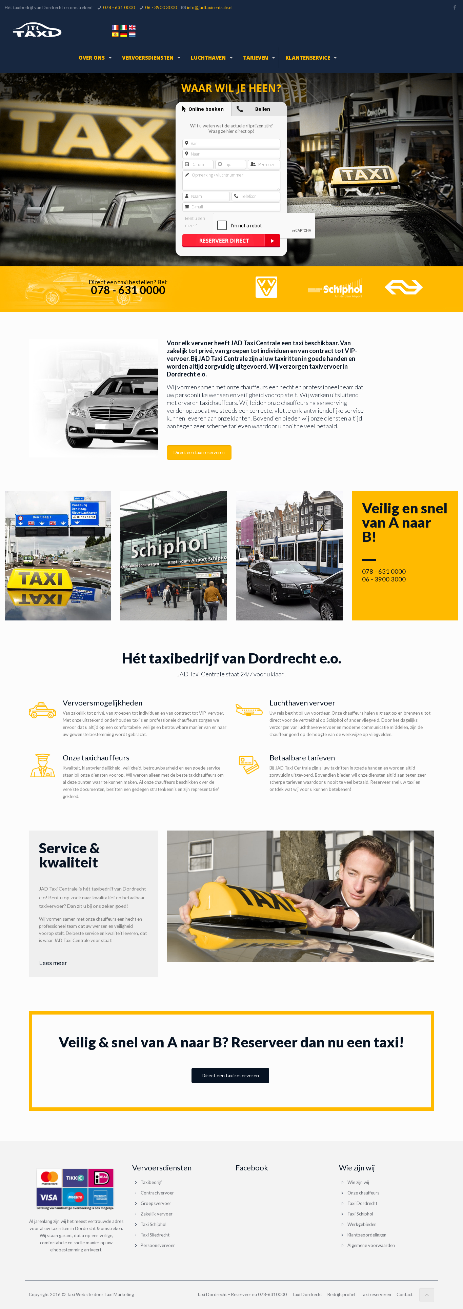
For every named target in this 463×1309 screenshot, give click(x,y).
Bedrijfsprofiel (341, 1294)
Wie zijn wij (358, 1182)
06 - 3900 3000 (161, 7)
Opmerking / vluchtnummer (217, 175)
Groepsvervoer (156, 1203)
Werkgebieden (362, 1224)
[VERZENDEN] (231, 241)
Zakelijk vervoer (157, 1213)
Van (194, 143)
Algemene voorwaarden (371, 1245)
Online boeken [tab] (206, 109)
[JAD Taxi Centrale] (37, 28)
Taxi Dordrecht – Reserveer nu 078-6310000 (242, 1294)
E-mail (196, 207)
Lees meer (53, 962)
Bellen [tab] (262, 109)
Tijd (228, 164)
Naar (195, 154)
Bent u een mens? (195, 222)
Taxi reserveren (376, 1294)
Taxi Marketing (119, 1294)
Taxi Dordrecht (362, 1203)
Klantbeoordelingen (366, 1235)
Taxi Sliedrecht (155, 1235)
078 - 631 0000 (119, 7)
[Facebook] (454, 7)
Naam (196, 196)
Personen (266, 164)
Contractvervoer (157, 1192)
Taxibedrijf (151, 1182)
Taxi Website (80, 1294)
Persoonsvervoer (158, 1245)
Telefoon (248, 196)
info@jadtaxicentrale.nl (210, 7)
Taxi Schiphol (153, 1224)
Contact (404, 1294)
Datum (197, 164)
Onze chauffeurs (363, 1192)
